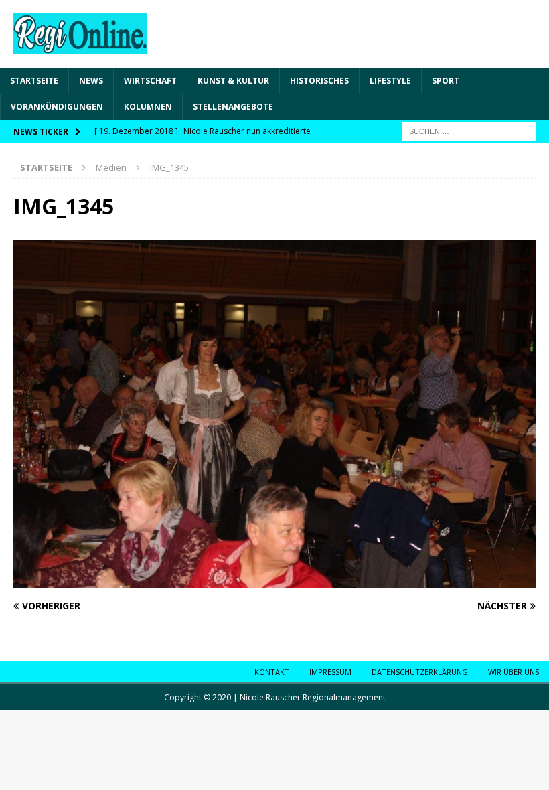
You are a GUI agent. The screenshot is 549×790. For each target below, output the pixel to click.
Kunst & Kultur (233, 80)
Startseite (34, 80)
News (91, 80)
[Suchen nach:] (469, 131)
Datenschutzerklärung (420, 672)
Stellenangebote (233, 106)
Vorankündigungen (57, 106)
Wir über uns (513, 672)
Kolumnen (148, 106)
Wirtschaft (150, 80)
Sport (445, 80)
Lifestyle (390, 80)
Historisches (319, 80)
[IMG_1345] (274, 580)
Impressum (330, 672)
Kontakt (271, 672)
